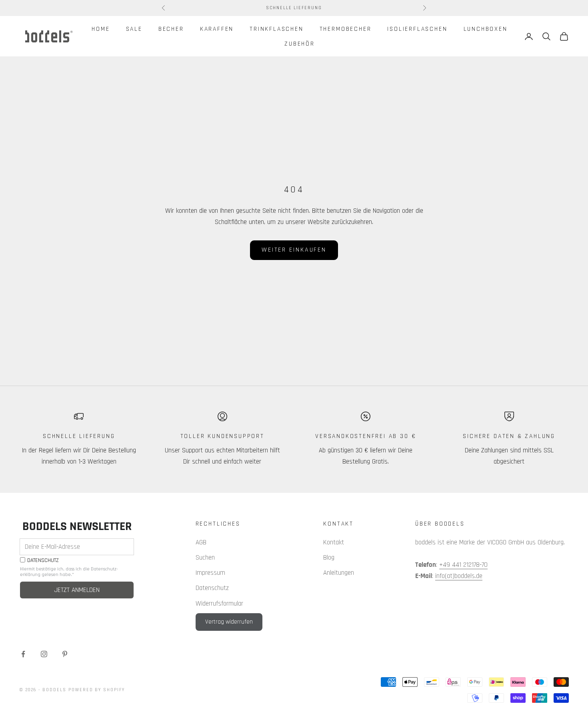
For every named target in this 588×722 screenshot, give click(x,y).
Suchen (205, 557)
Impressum (210, 572)
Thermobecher (346, 29)
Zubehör (299, 44)
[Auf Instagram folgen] (44, 654)
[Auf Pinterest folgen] (65, 654)
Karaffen (217, 29)
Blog (328, 557)
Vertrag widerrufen (229, 622)
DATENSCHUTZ (43, 560)
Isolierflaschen (417, 29)
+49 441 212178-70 (463, 564)
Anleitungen (338, 572)
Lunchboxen (486, 29)
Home (101, 29)
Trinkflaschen (277, 29)
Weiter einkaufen (294, 250)
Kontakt (333, 542)
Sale (134, 29)
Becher (171, 29)
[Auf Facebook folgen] (23, 654)
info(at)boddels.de (458, 576)
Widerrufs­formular (219, 603)
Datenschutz (212, 588)
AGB (201, 542)
